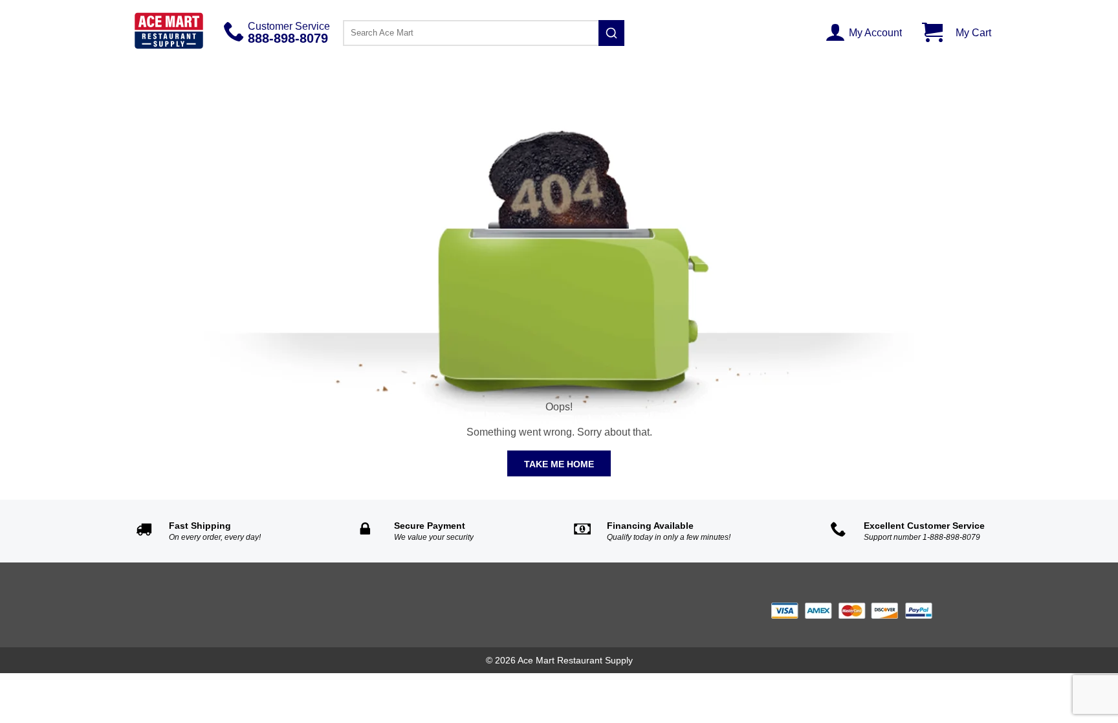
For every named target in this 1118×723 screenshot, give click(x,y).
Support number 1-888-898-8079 (922, 537)
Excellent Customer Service (924, 525)
